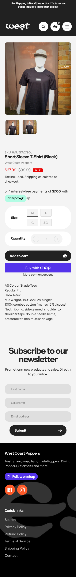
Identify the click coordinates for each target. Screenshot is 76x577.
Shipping (31, 177)
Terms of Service (17, 541)
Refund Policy (15, 534)
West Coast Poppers (18, 163)
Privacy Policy (15, 527)
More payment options (38, 274)
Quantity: (19, 238)
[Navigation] (67, 26)
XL (32, 222)
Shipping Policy (17, 548)
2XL (46, 222)
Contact (11, 555)
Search (10, 519)
